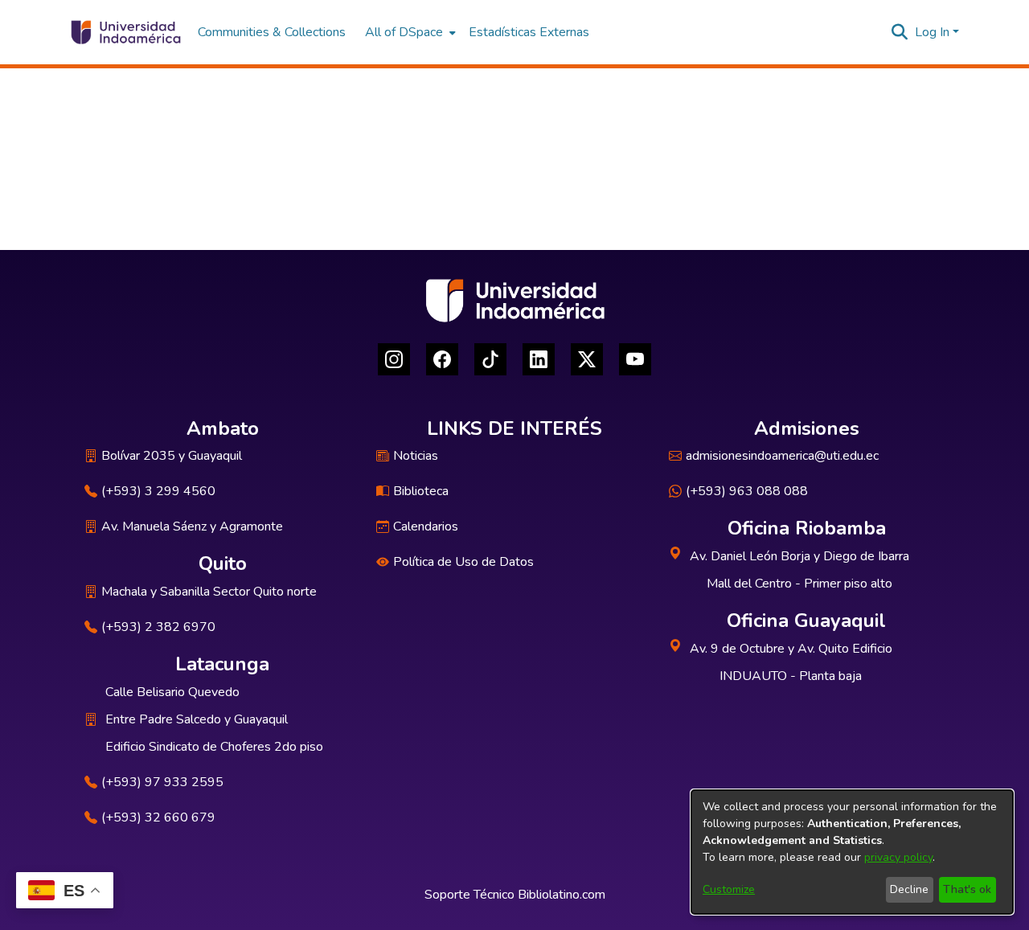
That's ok (967, 889)
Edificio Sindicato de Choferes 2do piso (214, 747)
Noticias (415, 456)
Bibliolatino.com (561, 894)
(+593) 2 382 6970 (158, 627)
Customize (729, 889)
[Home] (125, 32)
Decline (909, 889)
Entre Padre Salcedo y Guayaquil (196, 719)
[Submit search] (900, 32)
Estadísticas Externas (529, 32)
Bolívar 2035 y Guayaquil (171, 456)
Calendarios (425, 526)
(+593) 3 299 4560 (158, 491)
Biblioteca (421, 491)
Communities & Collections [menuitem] (272, 32)
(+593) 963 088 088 (747, 491)
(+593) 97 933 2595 (162, 782)
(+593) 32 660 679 (158, 817)
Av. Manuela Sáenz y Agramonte (192, 526)
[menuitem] (409, 32)
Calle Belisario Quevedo (172, 692)
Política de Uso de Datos (463, 562)
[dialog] (852, 852)
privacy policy (898, 857)
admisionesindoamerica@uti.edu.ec (782, 456)
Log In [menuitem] (932, 32)
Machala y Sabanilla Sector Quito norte (209, 591)
